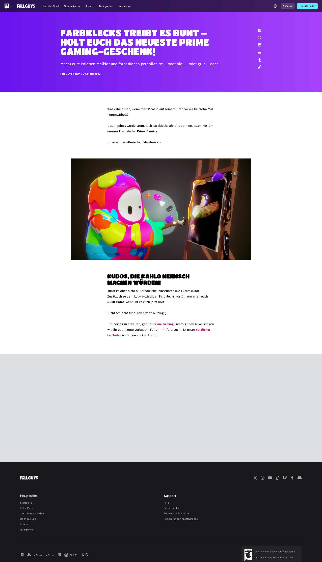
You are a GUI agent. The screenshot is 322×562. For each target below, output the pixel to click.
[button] (257, 32)
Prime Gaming (163, 324)
